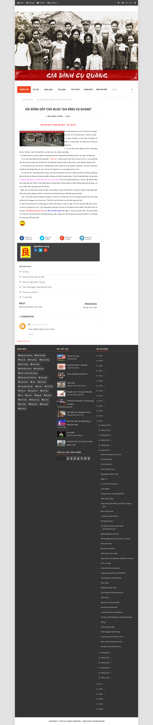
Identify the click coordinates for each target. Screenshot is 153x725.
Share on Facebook (28, 238)
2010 (100, 689)
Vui (21, 395)
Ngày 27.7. (104, 479)
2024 (100, 361)
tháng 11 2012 (105, 430)
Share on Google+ (68, 238)
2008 (100, 699)
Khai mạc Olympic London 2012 (111, 454)
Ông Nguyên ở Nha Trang (109, 474)
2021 (100, 376)
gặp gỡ (39, 395)
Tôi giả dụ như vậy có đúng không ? (112, 494)
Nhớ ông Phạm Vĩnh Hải (28, 378)
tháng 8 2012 (105, 445)
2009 (100, 694)
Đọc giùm (45, 404)
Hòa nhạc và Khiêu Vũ (30, 292)
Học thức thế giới (106, 459)
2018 (100, 391)
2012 (100, 421)
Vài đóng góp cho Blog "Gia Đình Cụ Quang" (115, 539)
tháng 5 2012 (105, 658)
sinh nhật (23, 400)
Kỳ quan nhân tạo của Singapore (112, 612)
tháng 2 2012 (105, 673)
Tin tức (39, 386)
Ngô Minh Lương (41, 246)
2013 (100, 416)
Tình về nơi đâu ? (106, 464)
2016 (100, 401)
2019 (100, 386)
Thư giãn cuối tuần (26, 386)
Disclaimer (53, 3)
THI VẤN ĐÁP (27, 297)
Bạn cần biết (41, 355)
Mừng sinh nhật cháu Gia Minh (33, 277)
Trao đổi (49, 386)
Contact (42, 3)
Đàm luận (34, 404)
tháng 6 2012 (105, 653)
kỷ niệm (48, 395)
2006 (100, 709)
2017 (100, 396)
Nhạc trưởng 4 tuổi (107, 511)
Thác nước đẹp (106, 563)
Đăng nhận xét (23, 341)
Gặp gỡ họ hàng (25, 369)
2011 (100, 684)
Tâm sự (22, 391)
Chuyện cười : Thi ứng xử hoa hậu (79, 392)
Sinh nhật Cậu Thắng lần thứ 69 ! (79, 412)
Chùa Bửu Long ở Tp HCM (109, 516)
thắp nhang (35, 400)
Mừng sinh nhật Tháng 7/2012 (111, 647)
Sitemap (31, 3)
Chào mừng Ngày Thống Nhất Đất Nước (37, 287)
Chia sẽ (22, 360)
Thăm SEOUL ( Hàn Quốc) (109, 553)
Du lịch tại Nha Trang (108, 469)
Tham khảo (24, 382)
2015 (100, 406)
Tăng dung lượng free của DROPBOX (113, 573)
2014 (100, 411)
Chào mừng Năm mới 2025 (77, 374)
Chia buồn (70, 432)
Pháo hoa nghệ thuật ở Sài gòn (33, 282)
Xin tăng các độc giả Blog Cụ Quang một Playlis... (117, 617)
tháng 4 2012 (105, 663)
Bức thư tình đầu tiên (108, 548)
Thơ (33, 382)
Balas (31, 334)
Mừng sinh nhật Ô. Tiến (108, 588)
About (21, 3)
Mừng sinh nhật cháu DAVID (110, 602)
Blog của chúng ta (26, 355)
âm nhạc (23, 404)
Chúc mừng (24, 364)
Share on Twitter (48, 238)
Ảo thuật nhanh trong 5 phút (110, 568)
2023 (100, 366)
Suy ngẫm (44, 378)
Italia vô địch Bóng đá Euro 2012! (111, 642)
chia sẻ (29, 395)
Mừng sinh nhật (90, 307)
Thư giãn (43, 382)
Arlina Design (98, 721)
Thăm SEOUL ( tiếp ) (107, 499)
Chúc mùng (45, 360)
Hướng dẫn (39, 369)
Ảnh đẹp (25, 272)
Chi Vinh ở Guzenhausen (109, 484)
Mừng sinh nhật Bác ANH (109, 607)
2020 (100, 381)
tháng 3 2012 (105, 668)
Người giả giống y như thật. (30, 307)
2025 (100, 356)
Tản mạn (45, 391)
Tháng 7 (103, 622)
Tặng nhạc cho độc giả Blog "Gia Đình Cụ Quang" (117, 558)
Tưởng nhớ (33, 391)
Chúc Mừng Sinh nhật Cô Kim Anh (112, 593)
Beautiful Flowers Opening (77, 365)
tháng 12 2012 (105, 425)
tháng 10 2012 (105, 435)
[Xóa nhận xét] (96, 325)
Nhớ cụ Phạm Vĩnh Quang (28, 373)
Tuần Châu (71, 383)
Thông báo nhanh (107, 521)
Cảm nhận (36, 364)
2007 (100, 704)
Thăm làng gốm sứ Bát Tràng (110, 632)
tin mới (46, 400)
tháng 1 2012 (105, 678)
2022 (100, 371)
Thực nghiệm (105, 489)
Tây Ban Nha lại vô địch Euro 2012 (112, 637)
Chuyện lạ (33, 360)
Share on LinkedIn (88, 238)
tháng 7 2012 (105, 450)
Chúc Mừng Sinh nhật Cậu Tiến (111, 578)
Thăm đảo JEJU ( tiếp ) (107, 627)
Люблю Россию (73, 356)
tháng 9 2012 (105, 440)
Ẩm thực (23, 409)
